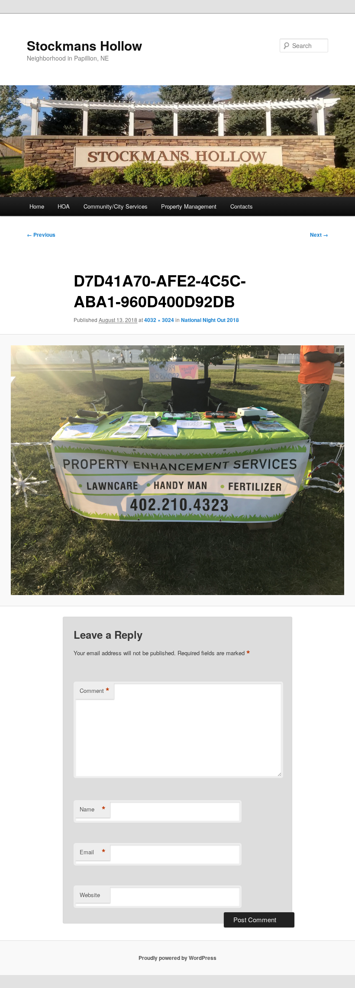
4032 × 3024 (159, 320)
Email (93, 852)
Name (93, 809)
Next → (319, 234)
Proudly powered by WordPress (177, 958)
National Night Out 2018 (210, 320)
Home (36, 206)
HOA (64, 206)
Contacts (241, 206)
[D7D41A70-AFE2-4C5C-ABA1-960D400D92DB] (177, 470)
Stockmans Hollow (84, 45)
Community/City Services (116, 206)
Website (90, 895)
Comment (95, 691)
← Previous (41, 234)
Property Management (188, 206)
